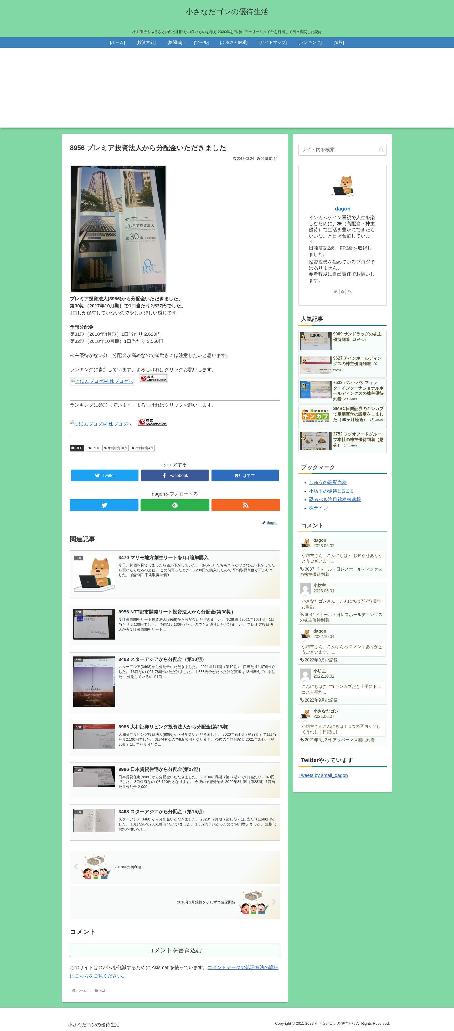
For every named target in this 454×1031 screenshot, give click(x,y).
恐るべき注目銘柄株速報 (335, 499)
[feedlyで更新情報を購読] (175, 505)
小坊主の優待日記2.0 (331, 491)
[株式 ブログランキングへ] (153, 381)
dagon (342, 209)
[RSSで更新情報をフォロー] (245, 505)
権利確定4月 (144, 448)
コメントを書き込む (175, 950)
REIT (79, 448)
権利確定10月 (117, 448)
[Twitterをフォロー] (104, 505)
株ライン (318, 508)
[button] (381, 150)
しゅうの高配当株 (328, 482)
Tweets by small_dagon (323, 775)
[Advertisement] (227, 91)
